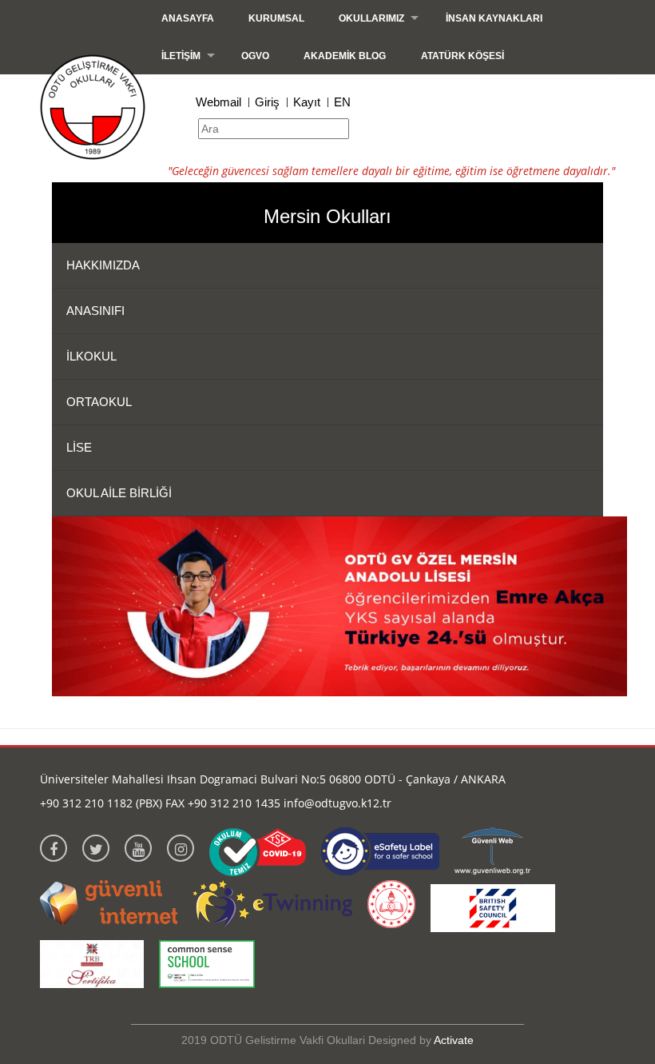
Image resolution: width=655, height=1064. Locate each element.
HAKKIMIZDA (103, 265)
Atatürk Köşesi (462, 56)
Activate (454, 1040)
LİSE (79, 447)
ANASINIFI (95, 310)
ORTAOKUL (99, 401)
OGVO (255, 56)
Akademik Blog (345, 56)
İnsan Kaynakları (494, 18)
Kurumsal (276, 18)
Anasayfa (187, 18)
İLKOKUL (91, 356)
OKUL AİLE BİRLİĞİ (119, 493)
